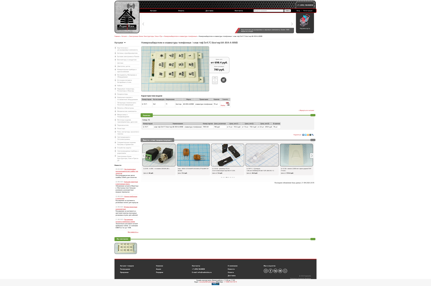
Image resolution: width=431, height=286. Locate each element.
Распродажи (125, 269)
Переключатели (123, 125)
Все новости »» (133, 232)
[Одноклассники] (308, 134)
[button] (143, 24)
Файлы (223, 105)
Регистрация (307, 11)
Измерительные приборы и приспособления (126, 71)
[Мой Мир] (310, 134)
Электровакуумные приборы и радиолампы (128, 152)
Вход (298, 11)
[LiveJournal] (313, 134)
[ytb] (280, 271)
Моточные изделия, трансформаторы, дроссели (127, 121)
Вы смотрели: (122, 239)
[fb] (270, 271)
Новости (231, 269)
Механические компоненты (126, 111)
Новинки (159, 266)
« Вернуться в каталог (306, 110)
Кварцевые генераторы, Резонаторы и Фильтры (125, 90)
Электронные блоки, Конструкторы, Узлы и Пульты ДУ (127, 158)
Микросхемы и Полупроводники (123, 116)
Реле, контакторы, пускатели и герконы (128, 133)
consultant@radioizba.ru (207, 282)
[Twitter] (306, 134)
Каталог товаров (127, 266)
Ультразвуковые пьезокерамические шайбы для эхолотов (127, 171)
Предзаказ (124, 272)
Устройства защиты (124, 148)
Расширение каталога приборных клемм (125, 220)
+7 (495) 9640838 (305, 5)
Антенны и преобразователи (127, 53)
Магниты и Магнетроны (125, 108)
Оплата (181, 10)
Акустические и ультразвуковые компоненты (127, 49)
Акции (158, 269)
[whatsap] (285, 271)
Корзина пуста (305, 28)
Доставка (209, 10)
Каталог (153, 10)
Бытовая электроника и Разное (128, 56)
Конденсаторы (122, 94)
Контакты (239, 10)
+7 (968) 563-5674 (230, 282)
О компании (232, 266)
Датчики (120, 63)
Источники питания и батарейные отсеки (124, 81)
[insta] (266, 271)
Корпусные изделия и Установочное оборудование (127, 98)
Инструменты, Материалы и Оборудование (127, 76)
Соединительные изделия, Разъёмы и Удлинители (126, 143)
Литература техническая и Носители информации (126, 104)
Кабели (119, 86)
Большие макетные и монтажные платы (127, 183)
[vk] (275, 271)
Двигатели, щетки (123, 66)
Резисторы (121, 129)
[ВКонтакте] (303, 134)
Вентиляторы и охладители (126, 60)
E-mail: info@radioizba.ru (202, 272)
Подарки (159, 272)
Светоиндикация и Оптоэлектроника (123, 138)
